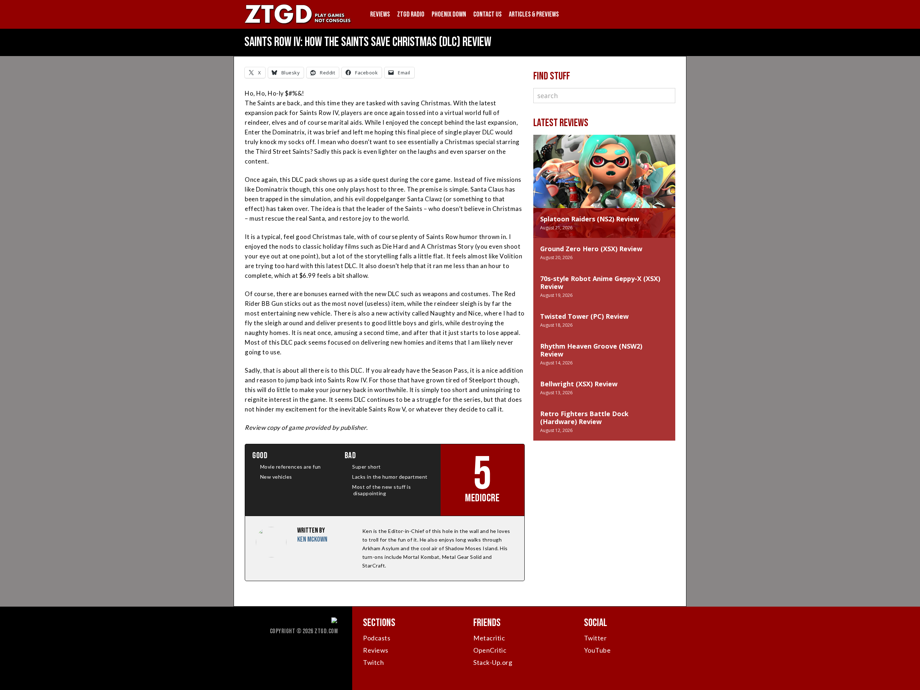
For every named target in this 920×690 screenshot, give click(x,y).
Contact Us (487, 14)
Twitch (373, 662)
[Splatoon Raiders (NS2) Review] (604, 178)
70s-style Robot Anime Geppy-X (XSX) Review (600, 282)
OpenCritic (489, 650)
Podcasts (376, 638)
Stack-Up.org (492, 662)
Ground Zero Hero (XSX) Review (591, 248)
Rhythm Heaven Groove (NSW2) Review (591, 350)
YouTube (597, 650)
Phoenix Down (449, 14)
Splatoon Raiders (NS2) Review (589, 219)
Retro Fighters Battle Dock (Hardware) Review (584, 417)
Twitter (595, 638)
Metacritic (489, 638)
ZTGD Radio (410, 14)
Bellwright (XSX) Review (578, 384)
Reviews (380, 14)
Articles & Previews (534, 14)
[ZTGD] (298, 23)
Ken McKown (312, 539)
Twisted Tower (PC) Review (584, 316)
